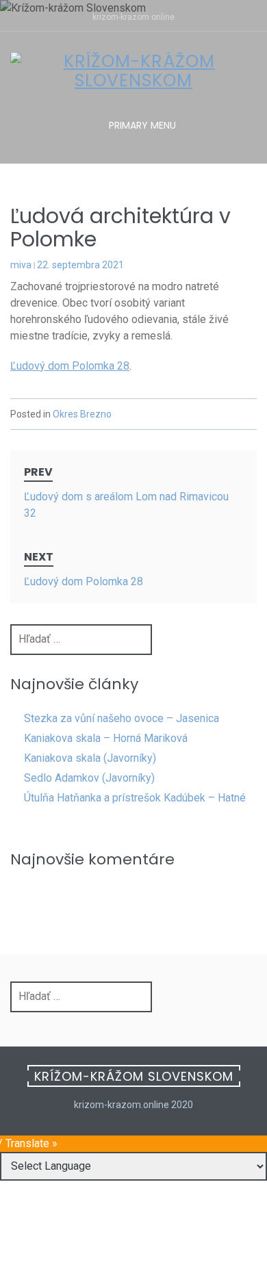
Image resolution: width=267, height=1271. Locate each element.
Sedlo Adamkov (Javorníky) (89, 777)
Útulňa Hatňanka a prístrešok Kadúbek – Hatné (135, 797)
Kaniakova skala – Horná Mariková (106, 738)
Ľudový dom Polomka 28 (69, 365)
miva (20, 264)
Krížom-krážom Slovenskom (133, 1076)
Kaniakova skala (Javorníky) (90, 758)
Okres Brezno (82, 414)
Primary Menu (141, 125)
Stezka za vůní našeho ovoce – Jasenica (121, 718)
